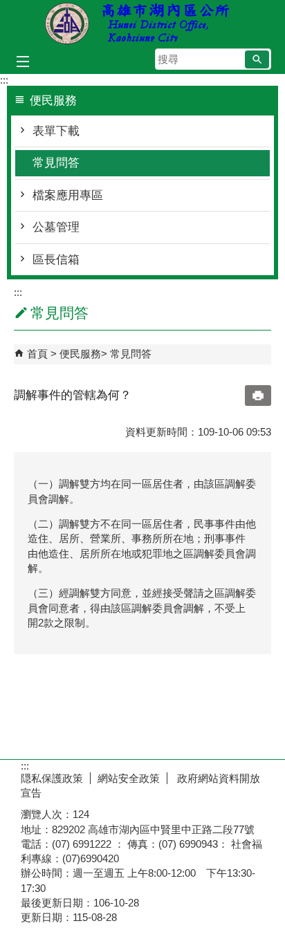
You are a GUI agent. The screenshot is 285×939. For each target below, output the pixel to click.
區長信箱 (56, 259)
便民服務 (80, 354)
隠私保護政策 (52, 778)
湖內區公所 (142, 23)
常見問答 (56, 162)
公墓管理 (56, 227)
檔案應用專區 (68, 195)
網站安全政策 (129, 778)
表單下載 (56, 131)
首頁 (37, 354)
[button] (257, 59)
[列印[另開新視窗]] (258, 395)
